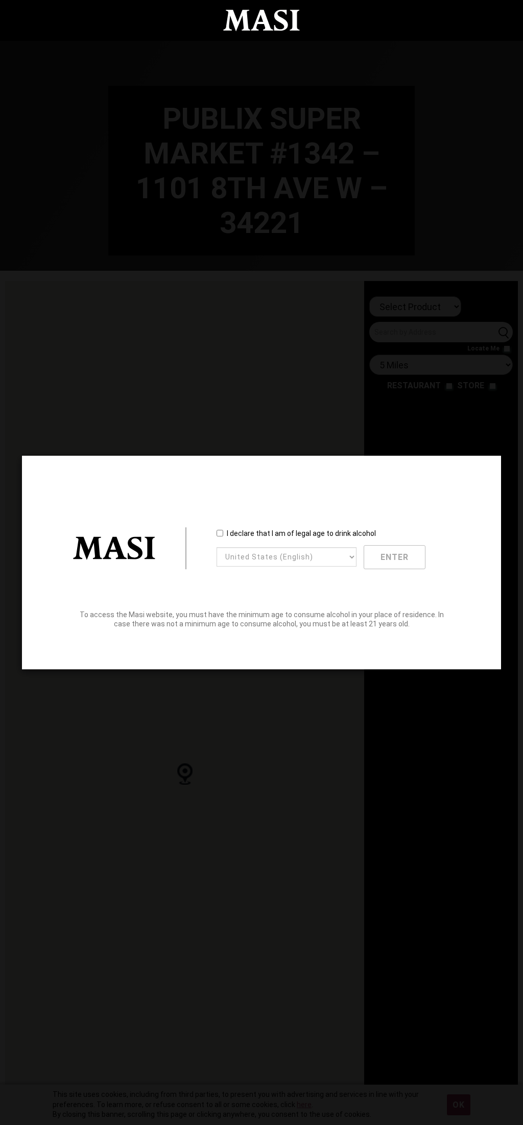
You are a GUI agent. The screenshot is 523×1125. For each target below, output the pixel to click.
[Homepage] (261, 21)
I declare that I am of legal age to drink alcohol (301, 533)
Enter (395, 557)
